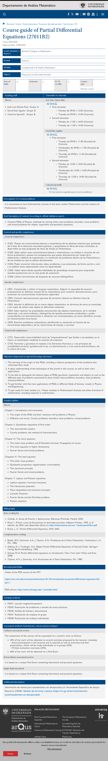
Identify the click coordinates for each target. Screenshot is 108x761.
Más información (54, 749)
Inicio (4, 24)
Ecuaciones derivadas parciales (50, 24)
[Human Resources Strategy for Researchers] (101, 717)
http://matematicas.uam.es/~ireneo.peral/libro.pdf (73, 525)
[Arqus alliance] (21, 727)
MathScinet (67, 736)
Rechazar (27, 754)
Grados (18, 24)
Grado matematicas (30, 24)
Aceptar (11, 754)
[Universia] (101, 709)
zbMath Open (40, 736)
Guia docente (68, 24)
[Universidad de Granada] (91, 5)
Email (54, 104)
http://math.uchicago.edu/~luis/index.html (37, 589)
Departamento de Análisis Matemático (29, 5)
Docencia (10, 24)
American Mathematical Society (48, 730)
